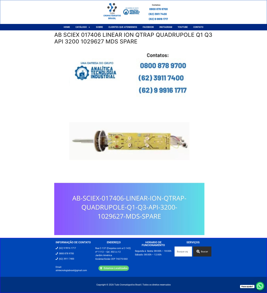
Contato (198, 27)
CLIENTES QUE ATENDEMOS (122, 27)
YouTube (183, 27)
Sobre (99, 27)
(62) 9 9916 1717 (67, 248)
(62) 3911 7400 (66, 258)
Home (67, 27)
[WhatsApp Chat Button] (260, 286)
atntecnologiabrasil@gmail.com (71, 270)
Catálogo (81, 27)
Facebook (148, 27)
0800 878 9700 (66, 253)
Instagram (165, 27)
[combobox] (183, 251)
